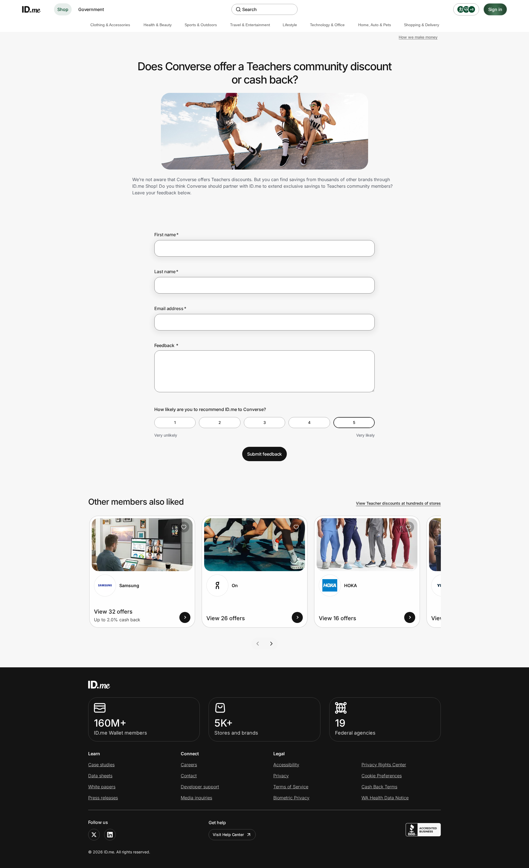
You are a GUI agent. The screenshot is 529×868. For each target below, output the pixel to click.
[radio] (175, 422)
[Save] (183, 527)
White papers (101, 786)
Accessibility (286, 764)
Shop (62, 9)
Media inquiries (196, 797)
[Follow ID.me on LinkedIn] (110, 834)
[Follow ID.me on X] (94, 834)
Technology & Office (327, 25)
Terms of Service (290, 786)
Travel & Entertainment (250, 25)
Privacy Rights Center (383, 764)
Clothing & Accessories (110, 25)
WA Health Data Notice (385, 797)
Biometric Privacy (291, 797)
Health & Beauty (158, 25)
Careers (189, 764)
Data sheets (100, 775)
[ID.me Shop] (34, 9)
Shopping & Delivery (421, 25)
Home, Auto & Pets (374, 25)
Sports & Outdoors (201, 25)
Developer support (200, 786)
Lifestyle (290, 25)
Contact (189, 775)
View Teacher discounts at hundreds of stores (398, 503)
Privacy (281, 775)
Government (91, 9)
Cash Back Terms (379, 786)
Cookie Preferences (381, 775)
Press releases (103, 797)
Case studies (101, 764)
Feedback (166, 345)
